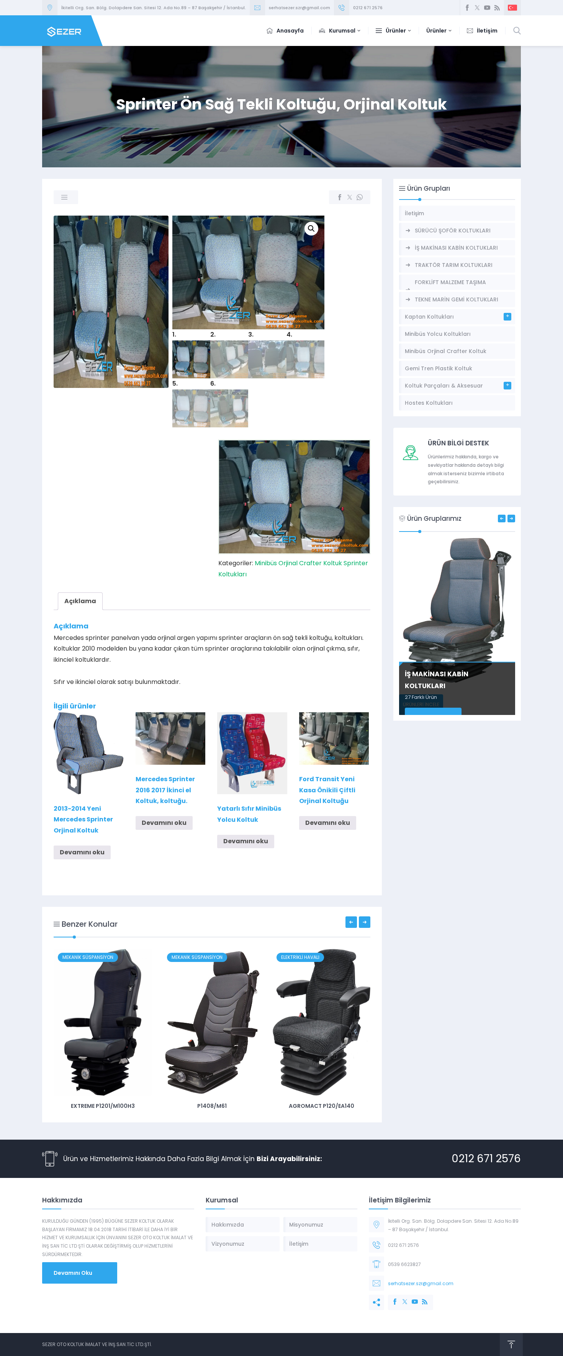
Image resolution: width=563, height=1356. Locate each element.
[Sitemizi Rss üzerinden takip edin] (497, 8)
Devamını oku (82, 852)
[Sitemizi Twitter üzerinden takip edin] (477, 8)
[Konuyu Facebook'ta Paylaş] (340, 197)
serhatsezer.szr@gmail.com (299, 8)
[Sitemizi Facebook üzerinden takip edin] (467, 8)
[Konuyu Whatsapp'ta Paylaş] (360, 197)
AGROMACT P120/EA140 (321, 1106)
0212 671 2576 (368, 8)
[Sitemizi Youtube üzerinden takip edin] (487, 8)
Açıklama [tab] (80, 601)
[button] (311, 229)
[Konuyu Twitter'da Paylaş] (350, 197)
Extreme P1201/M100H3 (103, 1106)
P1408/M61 (212, 1106)
